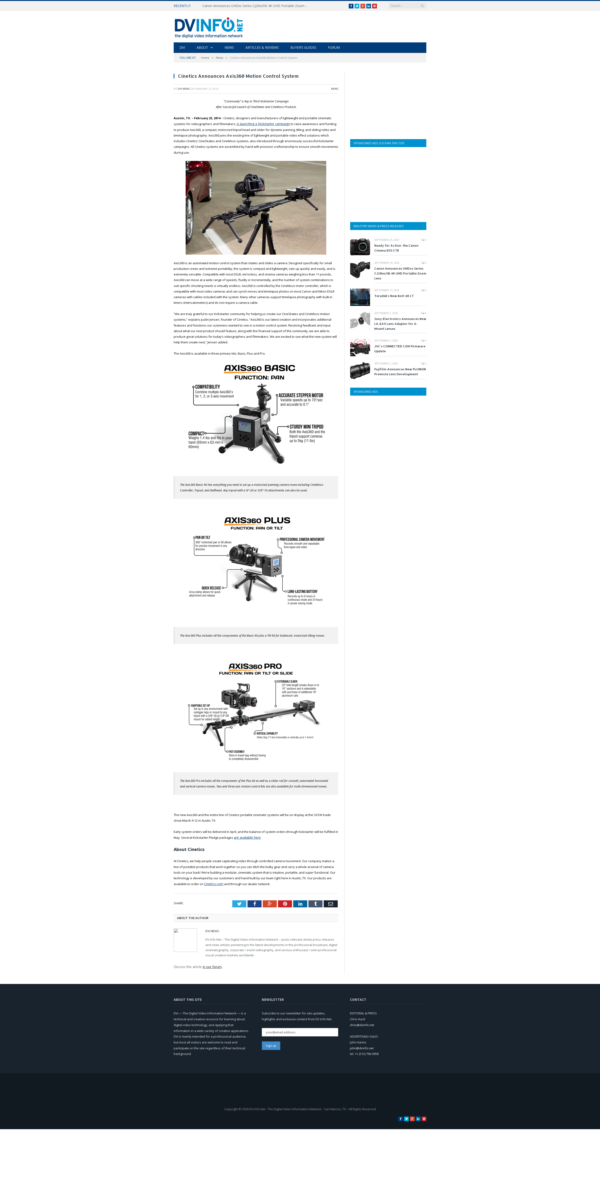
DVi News (184, 88)
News (229, 47)
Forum (334, 47)
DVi (182, 47)
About (202, 47)
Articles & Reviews (262, 47)
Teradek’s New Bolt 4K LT (394, 296)
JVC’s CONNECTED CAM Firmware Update (399, 348)
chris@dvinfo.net (362, 1023)
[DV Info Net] (209, 27)
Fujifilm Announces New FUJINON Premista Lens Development (400, 371)
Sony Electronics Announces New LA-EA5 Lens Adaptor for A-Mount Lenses (400, 323)
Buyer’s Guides (303, 47)
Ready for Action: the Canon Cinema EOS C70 (396, 248)
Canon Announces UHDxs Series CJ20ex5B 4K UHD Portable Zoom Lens (256, 6)
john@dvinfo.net (362, 1047)
